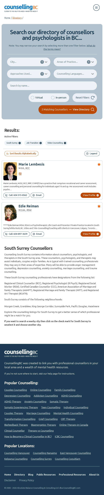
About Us (94, 474)
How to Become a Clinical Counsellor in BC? (28, 436)
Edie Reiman (29, 206)
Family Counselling (64, 390)
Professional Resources (72, 474)
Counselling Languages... (70, 73)
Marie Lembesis (31, 164)
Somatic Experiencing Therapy (21, 407)
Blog (30, 474)
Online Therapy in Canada (73, 424)
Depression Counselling (17, 395)
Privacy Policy (26, 480)
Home (7, 18)
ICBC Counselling (64, 436)
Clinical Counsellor (14, 430)
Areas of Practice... (73, 61)
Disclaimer (10, 480)
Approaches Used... (26, 73)
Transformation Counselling (19, 419)
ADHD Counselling (71, 395)
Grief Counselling (48, 419)
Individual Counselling (76, 407)
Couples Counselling (15, 390)
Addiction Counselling (46, 395)
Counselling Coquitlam (67, 458)
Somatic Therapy (59, 401)
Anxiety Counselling (35, 401)
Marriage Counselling (38, 413)
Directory (17, 18)
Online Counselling (40, 390)
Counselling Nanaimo (45, 453)
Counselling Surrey (41, 458)
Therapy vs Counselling (41, 430)
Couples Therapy (13, 413)
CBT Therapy (68, 419)
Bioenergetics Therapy (43, 424)
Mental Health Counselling (68, 413)
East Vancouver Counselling (75, 453)
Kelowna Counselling (16, 458)
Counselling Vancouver (17, 453)
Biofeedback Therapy (16, 424)
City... (26, 61)
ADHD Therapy (12, 401)
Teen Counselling (50, 407)
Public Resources (46, 474)
